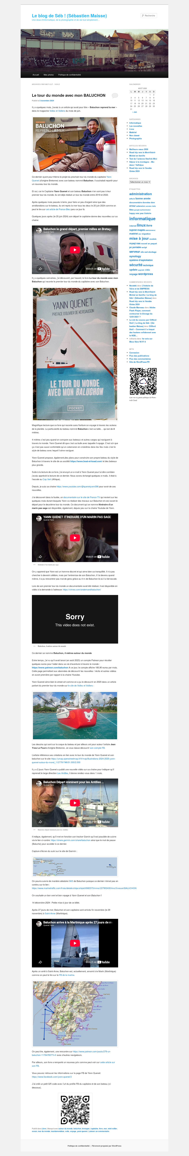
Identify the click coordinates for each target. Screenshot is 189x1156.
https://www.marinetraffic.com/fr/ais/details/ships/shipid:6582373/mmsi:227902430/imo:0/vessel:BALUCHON (84, 888)
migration (146, 233)
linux (141, 225)
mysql (132, 243)
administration (140, 193)
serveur (134, 251)
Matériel (133, 132)
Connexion (134, 352)
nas (138, 243)
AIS (71, 881)
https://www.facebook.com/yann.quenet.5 (52, 1076)
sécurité (135, 264)
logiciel (133, 230)
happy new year (136, 213)
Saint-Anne (50, 913)
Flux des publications (139, 355)
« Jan (134, 112)
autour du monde (65, 1128)
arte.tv (132, 198)
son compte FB (97, 747)
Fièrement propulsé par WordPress (106, 1145)
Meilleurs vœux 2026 (138, 149)
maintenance (150, 230)
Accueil (36, 74)
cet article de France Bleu (58, 209)
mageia (141, 230)
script (144, 247)
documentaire (135, 202)
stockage (152, 251)
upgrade (141, 270)
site (142, 251)
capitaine (94, 1128)
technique (148, 265)
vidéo (147, 269)
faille (154, 206)
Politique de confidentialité (69, 74)
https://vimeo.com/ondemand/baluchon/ (82, 589)
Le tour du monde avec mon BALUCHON (68, 95)
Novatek (133, 285)
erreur (132, 205)
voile (67, 1131)
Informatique (135, 122)
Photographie (135, 138)
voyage (73, 1131)
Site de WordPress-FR (139, 361)
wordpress (145, 274)
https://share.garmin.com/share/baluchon (70, 840)
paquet (154, 243)
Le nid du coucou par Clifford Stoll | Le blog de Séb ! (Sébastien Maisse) (142, 322)
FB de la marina (66, 974)
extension (140, 206)
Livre (44, 1128)
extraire (148, 206)
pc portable (135, 247)
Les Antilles (62, 773)
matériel (133, 233)
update (133, 269)
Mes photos (49, 74)
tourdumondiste (57, 1131)
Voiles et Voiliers (57, 110)
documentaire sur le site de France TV (81, 497)
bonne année (143, 198)
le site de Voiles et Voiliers (80, 685)
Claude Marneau (136, 307)
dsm (153, 202)
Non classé (134, 135)
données (146, 202)
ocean (34, 1131)
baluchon (77, 1128)
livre (101, 1128)
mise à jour (139, 238)
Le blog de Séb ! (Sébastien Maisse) (69, 15)
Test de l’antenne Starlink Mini (143, 158)
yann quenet (82, 1131)
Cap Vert (47, 479)
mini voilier (112, 1128)
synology (135, 256)
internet (132, 225)
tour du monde (44, 1131)
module (152, 238)
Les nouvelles (135, 125)
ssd (146, 251)
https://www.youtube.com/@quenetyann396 (77, 486)
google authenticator (142, 210)
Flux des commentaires (140, 358)
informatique (142, 218)
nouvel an (145, 243)
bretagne (86, 1128)
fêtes (131, 209)
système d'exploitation (141, 260)
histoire (147, 213)
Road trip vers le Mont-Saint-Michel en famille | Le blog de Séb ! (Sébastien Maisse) (143, 294)
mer (105, 1128)
